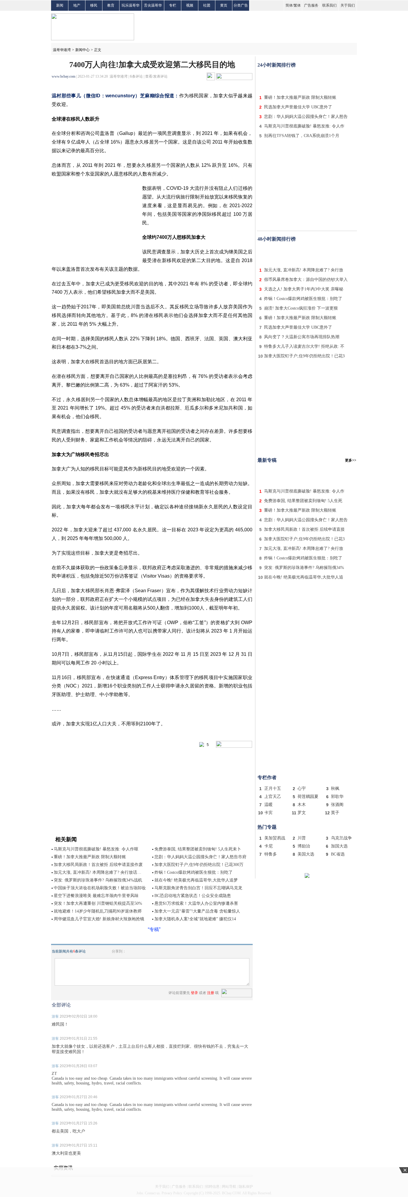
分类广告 (241, 5)
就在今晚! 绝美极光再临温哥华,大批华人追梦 (196, 880)
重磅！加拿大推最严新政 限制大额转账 (90, 857)
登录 (194, 993)
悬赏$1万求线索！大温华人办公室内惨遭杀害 (196, 903)
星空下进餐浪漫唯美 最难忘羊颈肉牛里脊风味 (96, 895)
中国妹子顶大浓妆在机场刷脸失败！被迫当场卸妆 (100, 888)
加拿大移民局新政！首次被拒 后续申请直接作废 (98, 864)
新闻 (59, 5)
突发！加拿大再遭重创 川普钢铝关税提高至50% (98, 903)
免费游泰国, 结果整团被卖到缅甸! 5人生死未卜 (197, 849)
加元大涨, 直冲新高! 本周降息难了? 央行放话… (97, 872)
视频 (189, 5)
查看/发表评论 (156, 76)
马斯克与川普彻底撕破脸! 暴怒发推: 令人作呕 (96, 849)
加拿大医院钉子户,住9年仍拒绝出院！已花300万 (198, 864)
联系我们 (329, 5)
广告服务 (311, 5)
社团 (206, 5)
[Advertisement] (307, 80)
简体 (289, 5)
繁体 (297, 5)
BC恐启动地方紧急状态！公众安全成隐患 (192, 895)
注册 (210, 993)
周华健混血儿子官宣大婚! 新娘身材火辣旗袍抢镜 (99, 919)
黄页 (223, 5)
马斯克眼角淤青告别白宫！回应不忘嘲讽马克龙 (198, 888)
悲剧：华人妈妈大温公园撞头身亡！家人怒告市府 (200, 857)
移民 (93, 5)
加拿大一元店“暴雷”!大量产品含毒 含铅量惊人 (197, 911)
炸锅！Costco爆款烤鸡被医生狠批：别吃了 (193, 872)
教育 (110, 5)
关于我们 (347, 5)
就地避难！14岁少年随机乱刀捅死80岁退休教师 (98, 911)
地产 (76, 5)
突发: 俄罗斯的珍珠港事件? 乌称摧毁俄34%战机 (98, 880)
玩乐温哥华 (130, 5)
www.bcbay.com (63, 76)
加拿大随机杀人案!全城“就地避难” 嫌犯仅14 (195, 919)
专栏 (172, 5)
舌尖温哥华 (153, 5)
